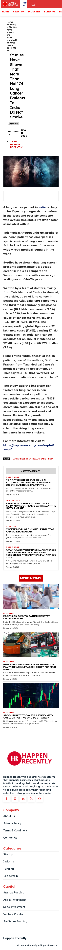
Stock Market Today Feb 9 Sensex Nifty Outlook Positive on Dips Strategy (28, 716)
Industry (11, 24)
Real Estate (13, 500)
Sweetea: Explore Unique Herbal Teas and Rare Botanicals (30, 530)
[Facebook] (9, 196)
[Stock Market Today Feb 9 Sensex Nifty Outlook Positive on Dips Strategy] (31, 695)
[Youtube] (39, 799)
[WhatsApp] (32, 196)
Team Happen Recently (16, 144)
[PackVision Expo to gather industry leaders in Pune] (31, 596)
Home (10, 22)
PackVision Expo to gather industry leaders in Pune (26, 617)
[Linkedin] (23, 799)
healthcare (39, 459)
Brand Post (12, 477)
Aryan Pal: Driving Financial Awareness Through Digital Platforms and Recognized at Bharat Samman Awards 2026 (31, 554)
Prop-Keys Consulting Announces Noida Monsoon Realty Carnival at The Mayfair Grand (31, 506)
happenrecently (21, 459)
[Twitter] (17, 196)
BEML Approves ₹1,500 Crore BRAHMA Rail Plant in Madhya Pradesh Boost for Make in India (29, 667)
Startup (11, 526)
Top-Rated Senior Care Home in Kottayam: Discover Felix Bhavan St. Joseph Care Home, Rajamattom (29, 482)
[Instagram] (15, 799)
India (42, 207)
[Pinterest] (24, 196)
